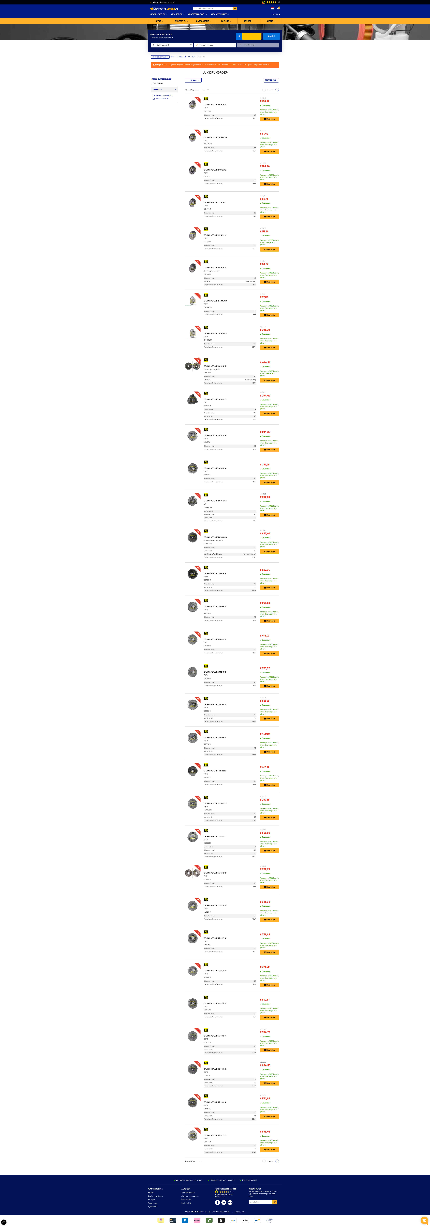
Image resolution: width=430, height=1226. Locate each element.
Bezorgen (151, 1199)
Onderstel (180, 21)
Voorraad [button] (157, 89)
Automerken (176, 14)
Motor (158, 21)
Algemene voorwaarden (189, 1196)
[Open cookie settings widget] (3, 1222)
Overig (270, 21)
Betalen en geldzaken (155, 1196)
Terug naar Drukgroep (161, 79)
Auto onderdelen (157, 14)
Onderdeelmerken (196, 14)
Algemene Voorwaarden (220, 1212)
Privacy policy (186, 1199)
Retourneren (152, 1203)
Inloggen (275, 14)
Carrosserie (203, 21)
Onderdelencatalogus (160, 57)
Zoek (271, 36)
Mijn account (152, 1207)
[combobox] (174, 45)
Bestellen (151, 1192)
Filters (193, 80)
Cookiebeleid (186, 1203)
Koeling (225, 21)
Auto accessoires (219, 14)
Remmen (248, 21)
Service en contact (188, 1192)
